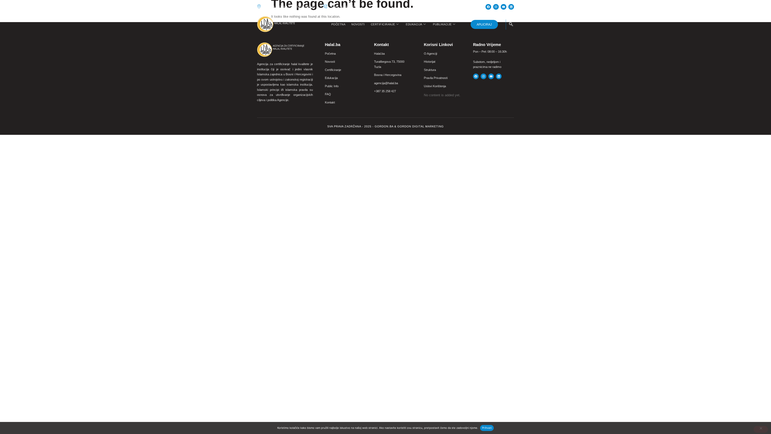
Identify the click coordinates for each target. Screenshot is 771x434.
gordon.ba (384, 126)
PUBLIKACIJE (442, 24)
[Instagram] (496, 7)
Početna (338, 24)
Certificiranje (383, 24)
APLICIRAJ (484, 24)
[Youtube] (503, 7)
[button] (511, 24)
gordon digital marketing (420, 126)
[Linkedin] (511, 7)
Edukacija (414, 24)
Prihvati (487, 427)
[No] (761, 429)
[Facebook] (488, 7)
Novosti (358, 24)
